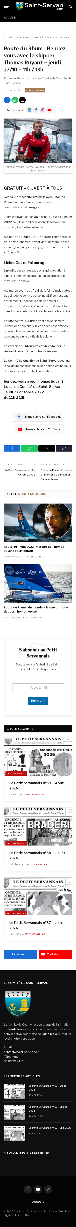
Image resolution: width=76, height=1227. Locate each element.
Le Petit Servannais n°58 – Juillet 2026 (37, 855)
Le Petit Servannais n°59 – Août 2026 (36, 786)
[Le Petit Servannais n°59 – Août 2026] (38, 757)
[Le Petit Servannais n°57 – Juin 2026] (38, 896)
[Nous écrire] (22, 100)
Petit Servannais (16, 773)
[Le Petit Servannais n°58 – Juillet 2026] (38, 827)
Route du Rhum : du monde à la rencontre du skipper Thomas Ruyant (56, 475)
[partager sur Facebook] (7, 100)
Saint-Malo (49, 1033)
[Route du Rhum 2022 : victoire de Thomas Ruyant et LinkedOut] (38, 523)
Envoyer (38, 701)
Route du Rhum (35, 90)
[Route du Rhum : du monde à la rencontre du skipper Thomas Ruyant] (38, 583)
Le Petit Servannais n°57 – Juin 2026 (35, 925)
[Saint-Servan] (39, 6)
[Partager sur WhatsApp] (14, 100)
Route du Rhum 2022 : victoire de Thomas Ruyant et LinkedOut (34, 549)
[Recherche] (70, 6)
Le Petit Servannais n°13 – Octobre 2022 (20, 472)
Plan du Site (22, 1215)
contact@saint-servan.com (22, 1052)
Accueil (10, 17)
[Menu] (6, 6)
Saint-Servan (17, 1029)
